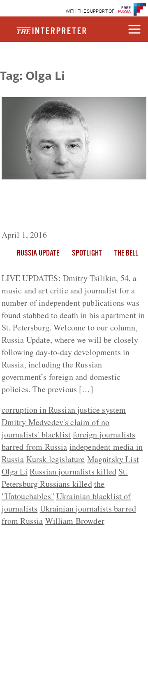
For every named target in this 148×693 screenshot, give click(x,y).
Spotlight (87, 253)
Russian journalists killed (73, 471)
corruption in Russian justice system (64, 409)
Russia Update (38, 253)
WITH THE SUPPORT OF (90, 11)
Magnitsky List (113, 459)
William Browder (74, 520)
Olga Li (15, 471)
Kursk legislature (55, 459)
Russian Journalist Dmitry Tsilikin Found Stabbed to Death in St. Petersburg (68, 206)
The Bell (126, 253)
